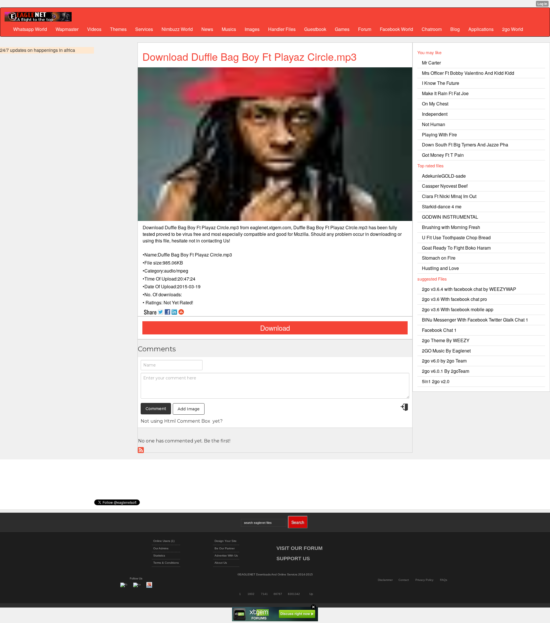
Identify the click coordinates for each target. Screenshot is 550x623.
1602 (250, 593)
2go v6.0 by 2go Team (444, 360)
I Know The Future (440, 83)
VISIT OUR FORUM (299, 548)
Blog (455, 29)
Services (144, 29)
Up (311, 593)
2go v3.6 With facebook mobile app (457, 309)
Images (252, 29)
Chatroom (432, 29)
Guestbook (315, 29)
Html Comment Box (187, 421)
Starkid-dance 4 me (441, 206)
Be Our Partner (225, 548)
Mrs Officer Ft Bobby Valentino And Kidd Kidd (468, 73)
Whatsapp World (30, 29)
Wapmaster (67, 29)
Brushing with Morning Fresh (451, 227)
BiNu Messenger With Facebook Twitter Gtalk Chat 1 (475, 319)
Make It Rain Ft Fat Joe (445, 93)
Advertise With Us (226, 555)
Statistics (159, 555)
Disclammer (385, 579)
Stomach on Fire (438, 257)
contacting (211, 240)
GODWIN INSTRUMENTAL (450, 216)
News (207, 29)
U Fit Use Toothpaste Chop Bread (456, 237)
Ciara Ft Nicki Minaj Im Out (449, 196)
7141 (264, 593)
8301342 (294, 593)
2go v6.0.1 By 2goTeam (445, 371)
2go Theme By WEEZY (446, 340)
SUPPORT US (293, 558)
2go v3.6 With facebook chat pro (454, 299)
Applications (481, 29)
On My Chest (435, 103)
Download (275, 328)
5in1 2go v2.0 (435, 381)
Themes (118, 29)
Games (342, 29)
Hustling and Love (440, 268)
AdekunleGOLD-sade (444, 176)
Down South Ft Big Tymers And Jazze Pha (465, 144)
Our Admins (160, 548)
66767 (278, 593)
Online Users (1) (163, 540)
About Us (221, 562)
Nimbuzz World (177, 29)
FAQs (443, 579)
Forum (364, 29)
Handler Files (282, 29)
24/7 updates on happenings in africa (37, 50)
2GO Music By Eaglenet (446, 350)
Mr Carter (431, 62)
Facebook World (396, 29)
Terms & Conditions (166, 562)
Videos (94, 29)
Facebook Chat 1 (439, 330)
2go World (512, 29)
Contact (403, 579)
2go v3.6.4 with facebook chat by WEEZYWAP (469, 289)
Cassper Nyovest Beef (444, 186)
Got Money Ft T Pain (443, 155)
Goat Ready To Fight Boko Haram (456, 247)
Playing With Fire (439, 134)
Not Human (433, 124)
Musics (229, 29)
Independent (434, 114)
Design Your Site (226, 540)
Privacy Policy (424, 579)
